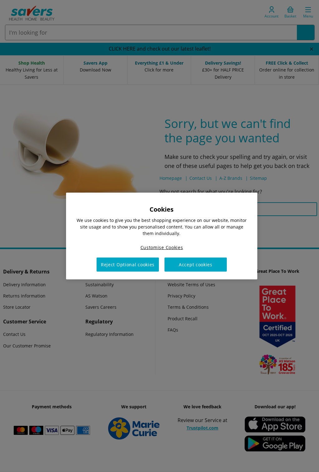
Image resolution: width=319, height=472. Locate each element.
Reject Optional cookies (128, 265)
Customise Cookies (161, 247)
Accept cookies (195, 265)
